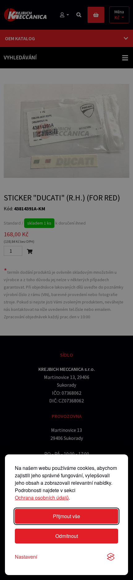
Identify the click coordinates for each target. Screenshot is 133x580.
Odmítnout (66, 535)
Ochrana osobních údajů (42, 497)
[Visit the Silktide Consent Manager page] (110, 556)
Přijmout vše (66, 516)
